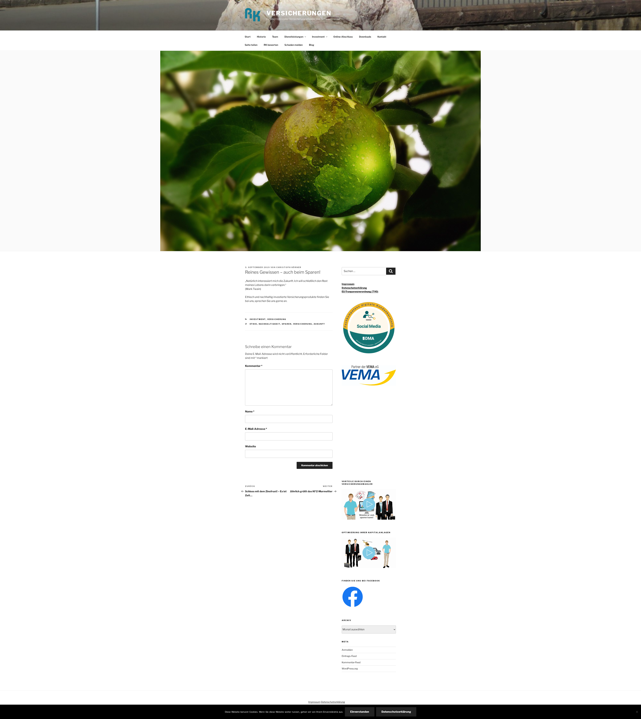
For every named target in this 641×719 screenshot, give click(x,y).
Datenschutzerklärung (354, 287)
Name (249, 411)
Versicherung (276, 319)
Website (250, 446)
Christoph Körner (288, 267)
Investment (318, 36)
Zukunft (319, 324)
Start (248, 36)
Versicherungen (298, 13)
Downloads (365, 36)
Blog (311, 44)
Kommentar (253, 366)
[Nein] (636, 711)
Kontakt (381, 36)
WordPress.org (350, 668)
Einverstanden (359, 711)
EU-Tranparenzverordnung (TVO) (360, 291)
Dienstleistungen (293, 36)
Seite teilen (251, 44)
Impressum (348, 284)
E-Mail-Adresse (256, 428)
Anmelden (347, 649)
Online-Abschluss (343, 36)
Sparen (287, 324)
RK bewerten (271, 44)
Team (275, 36)
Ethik (253, 324)
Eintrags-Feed (349, 656)
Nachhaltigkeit (269, 324)
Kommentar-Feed (351, 662)
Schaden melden (293, 44)
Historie (261, 36)
